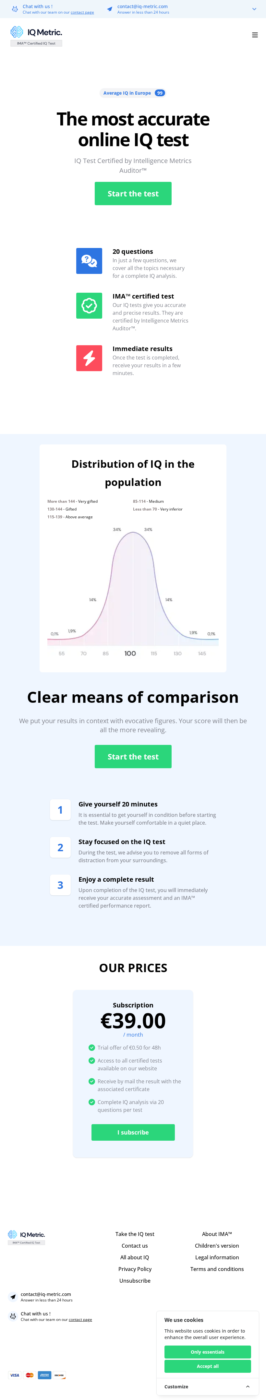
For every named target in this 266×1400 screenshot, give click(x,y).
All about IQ (134, 1257)
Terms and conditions (217, 1269)
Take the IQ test (134, 1234)
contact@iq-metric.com (142, 6)
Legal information (217, 1257)
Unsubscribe (135, 1280)
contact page (82, 12)
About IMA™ (217, 1234)
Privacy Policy (134, 1269)
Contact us (135, 1245)
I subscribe (133, 1132)
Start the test (133, 193)
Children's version (217, 1245)
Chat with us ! (38, 6)
